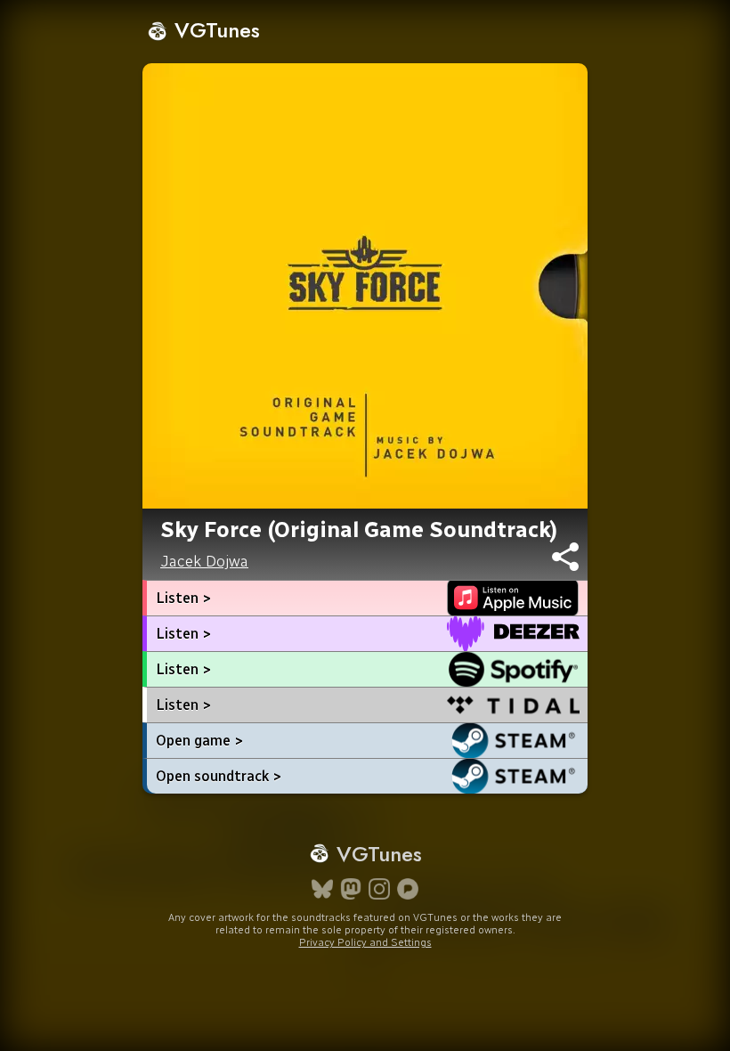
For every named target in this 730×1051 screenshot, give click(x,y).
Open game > (199, 740)
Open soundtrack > (218, 776)
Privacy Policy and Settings (365, 942)
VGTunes (214, 29)
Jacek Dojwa (204, 561)
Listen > (183, 598)
